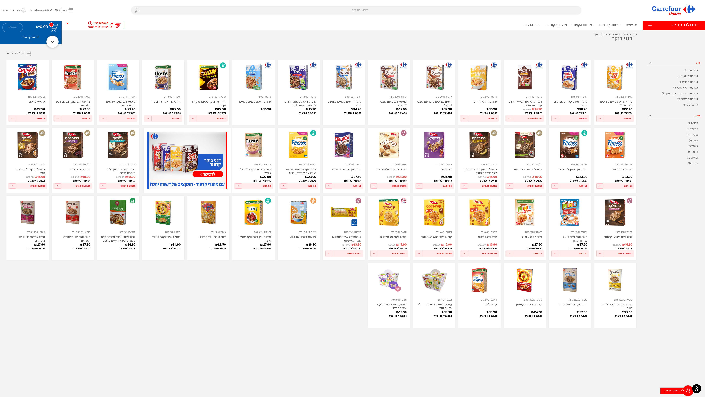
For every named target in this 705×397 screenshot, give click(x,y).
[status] (54, 28)
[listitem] (674, 70)
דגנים (626, 34)
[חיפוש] (137, 10)
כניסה (5, 10)
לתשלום (12, 27)
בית (634, 34)
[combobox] (356, 10)
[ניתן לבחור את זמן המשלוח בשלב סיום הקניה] (90, 23)
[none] (615, 92)
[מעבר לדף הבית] (674, 10)
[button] (51, 10)
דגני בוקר (614, 34)
